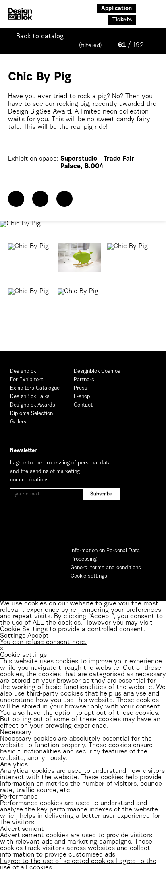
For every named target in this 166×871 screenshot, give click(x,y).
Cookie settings (89, 576)
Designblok (23, 371)
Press (80, 388)
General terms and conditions (106, 567)
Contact (83, 405)
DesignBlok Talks (30, 396)
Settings (12, 636)
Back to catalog (40, 36)
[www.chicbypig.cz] (40, 199)
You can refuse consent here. (43, 642)
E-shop (82, 396)
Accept (38, 636)
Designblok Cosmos (97, 371)
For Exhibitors (27, 379)
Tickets (122, 20)
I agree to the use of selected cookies (58, 861)
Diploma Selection (31, 413)
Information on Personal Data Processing (105, 555)
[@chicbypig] (64, 199)
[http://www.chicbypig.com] (16, 199)
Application (116, 9)
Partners (84, 379)
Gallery (18, 422)
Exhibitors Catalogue (35, 388)
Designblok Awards (32, 405)
